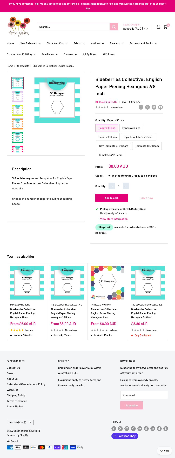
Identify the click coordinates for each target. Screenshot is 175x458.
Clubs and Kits (55, 43)
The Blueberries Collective (66, 304)
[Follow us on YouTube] (139, 428)
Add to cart (111, 197)
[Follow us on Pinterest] (133, 428)
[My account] (158, 27)
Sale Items (48, 54)
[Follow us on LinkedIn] (152, 428)
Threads (115, 43)
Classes (68, 54)
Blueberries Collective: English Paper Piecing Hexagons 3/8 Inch (144, 313)
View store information (114, 218)
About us (12, 378)
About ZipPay (15, 406)
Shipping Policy (16, 395)
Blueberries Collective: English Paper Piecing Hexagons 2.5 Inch (63, 313)
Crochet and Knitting (19, 54)
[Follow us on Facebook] (113, 428)
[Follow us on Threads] (120, 428)
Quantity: (100, 186)
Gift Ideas (109, 54)
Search (11, 373)
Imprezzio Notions (106, 101)
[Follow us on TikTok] (146, 428)
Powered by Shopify (17, 435)
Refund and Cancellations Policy (26, 384)
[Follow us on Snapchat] (159, 428)
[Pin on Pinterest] (147, 107)
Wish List (12, 389)
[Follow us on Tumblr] (165, 428)
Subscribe (131, 405)
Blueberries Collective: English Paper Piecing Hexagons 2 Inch (104, 313)
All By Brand (90, 54)
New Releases (28, 43)
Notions (95, 43)
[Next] (168, 301)
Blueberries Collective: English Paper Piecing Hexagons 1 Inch (23, 313)
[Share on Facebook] (141, 107)
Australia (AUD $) (17, 422)
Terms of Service (17, 400)
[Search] (114, 26)
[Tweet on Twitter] (154, 107)
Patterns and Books (141, 43)
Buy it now (146, 197)
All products (23, 65)
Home (10, 43)
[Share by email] (160, 107)
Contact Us (13, 367)
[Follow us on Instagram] (126, 428)
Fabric (77, 43)
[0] (165, 27)
